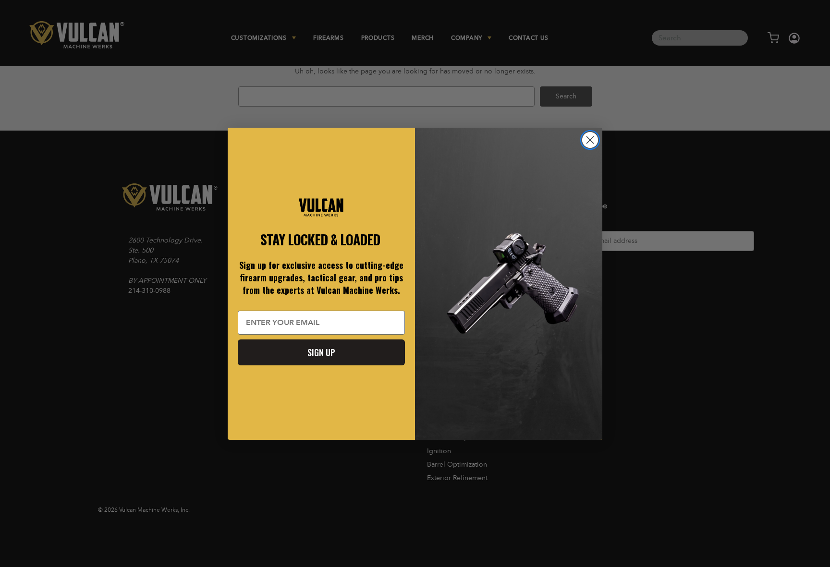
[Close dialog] (590, 140)
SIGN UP (321, 352)
